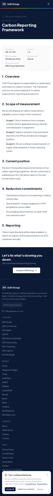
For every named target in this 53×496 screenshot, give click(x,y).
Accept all (10, 489)
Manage (40, 489)
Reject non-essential (26, 489)
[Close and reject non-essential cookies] (47, 475)
